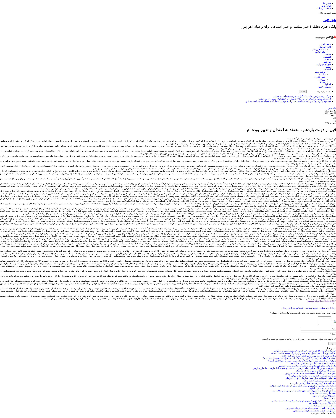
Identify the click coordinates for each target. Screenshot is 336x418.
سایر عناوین (320, 52)
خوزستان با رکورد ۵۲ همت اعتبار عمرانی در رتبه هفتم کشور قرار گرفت (305, 351)
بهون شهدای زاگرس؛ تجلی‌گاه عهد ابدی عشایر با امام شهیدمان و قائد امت (304, 391)
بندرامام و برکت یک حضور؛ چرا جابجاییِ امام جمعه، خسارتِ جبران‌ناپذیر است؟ (302, 361)
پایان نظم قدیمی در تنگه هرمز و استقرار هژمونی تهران (312, 376)
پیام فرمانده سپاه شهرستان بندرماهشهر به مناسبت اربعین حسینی (307, 366)
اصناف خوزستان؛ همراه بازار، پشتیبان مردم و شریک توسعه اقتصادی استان (303, 353)
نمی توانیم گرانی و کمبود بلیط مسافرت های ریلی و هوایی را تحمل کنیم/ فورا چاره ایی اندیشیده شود (288, 101)
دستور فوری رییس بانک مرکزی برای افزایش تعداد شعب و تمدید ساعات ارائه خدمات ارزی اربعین (294, 368)
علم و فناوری (320, 77)
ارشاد (333, 308)
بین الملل (327, 62)
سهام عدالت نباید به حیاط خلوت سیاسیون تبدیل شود (313, 363)
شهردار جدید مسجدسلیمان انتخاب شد (319, 381)
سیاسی (327, 54)
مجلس (328, 67)
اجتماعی (327, 69)
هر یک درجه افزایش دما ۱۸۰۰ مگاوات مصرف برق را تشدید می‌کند (302, 96)
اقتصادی (327, 57)
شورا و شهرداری (323, 64)
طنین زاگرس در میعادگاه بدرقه (322, 403)
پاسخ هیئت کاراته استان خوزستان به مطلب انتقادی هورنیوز (310, 373)
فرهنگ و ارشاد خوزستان (292, 308)
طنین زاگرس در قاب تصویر (324, 396)
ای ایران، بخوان (329, 398)
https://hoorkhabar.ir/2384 (321, 301)
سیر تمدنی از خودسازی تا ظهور (322, 388)
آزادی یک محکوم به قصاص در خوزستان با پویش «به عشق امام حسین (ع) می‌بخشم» (294, 99)
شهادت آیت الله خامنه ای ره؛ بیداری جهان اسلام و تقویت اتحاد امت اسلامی (304, 401)
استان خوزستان (319, 49)
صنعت (328, 59)
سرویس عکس (324, 87)
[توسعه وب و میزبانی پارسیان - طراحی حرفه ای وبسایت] (329, 417)
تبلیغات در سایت (324, 8)
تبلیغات (307, 308)
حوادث (323, 82)
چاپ (334, 120)
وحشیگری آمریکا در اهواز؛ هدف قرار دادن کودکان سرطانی (310, 378)
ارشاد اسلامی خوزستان (320, 308)
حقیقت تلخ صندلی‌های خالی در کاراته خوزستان (316, 371)
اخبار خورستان (324, 47)
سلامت (322, 74)
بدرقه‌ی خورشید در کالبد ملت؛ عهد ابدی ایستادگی (314, 411)
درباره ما (327, 3)
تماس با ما (326, 6)
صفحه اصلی (325, 44)
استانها (328, 84)
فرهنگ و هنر (320, 72)
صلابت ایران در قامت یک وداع (323, 393)
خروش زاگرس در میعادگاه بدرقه (321, 406)
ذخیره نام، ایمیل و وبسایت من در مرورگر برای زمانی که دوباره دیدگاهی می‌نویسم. (297, 339)
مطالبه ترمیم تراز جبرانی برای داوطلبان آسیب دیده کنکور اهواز (309, 356)
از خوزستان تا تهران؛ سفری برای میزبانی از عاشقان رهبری (310, 408)
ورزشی (322, 79)
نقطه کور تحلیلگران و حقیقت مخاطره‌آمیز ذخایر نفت (313, 383)
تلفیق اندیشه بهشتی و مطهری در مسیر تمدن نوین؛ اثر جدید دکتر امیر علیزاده (303, 386)
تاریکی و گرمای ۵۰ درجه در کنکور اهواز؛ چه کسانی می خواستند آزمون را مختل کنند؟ (299, 358)
